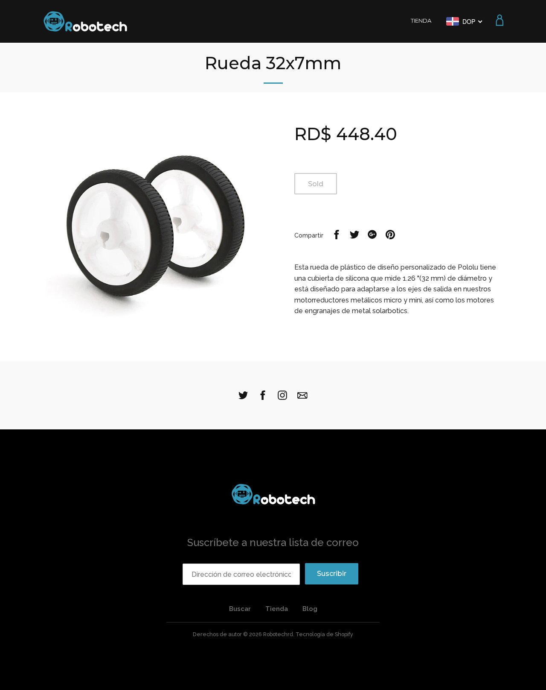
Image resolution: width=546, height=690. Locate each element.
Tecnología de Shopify (324, 634)
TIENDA (421, 20)
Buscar (240, 609)
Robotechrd (278, 634)
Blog (309, 609)
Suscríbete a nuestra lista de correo (273, 542)
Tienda (276, 609)
